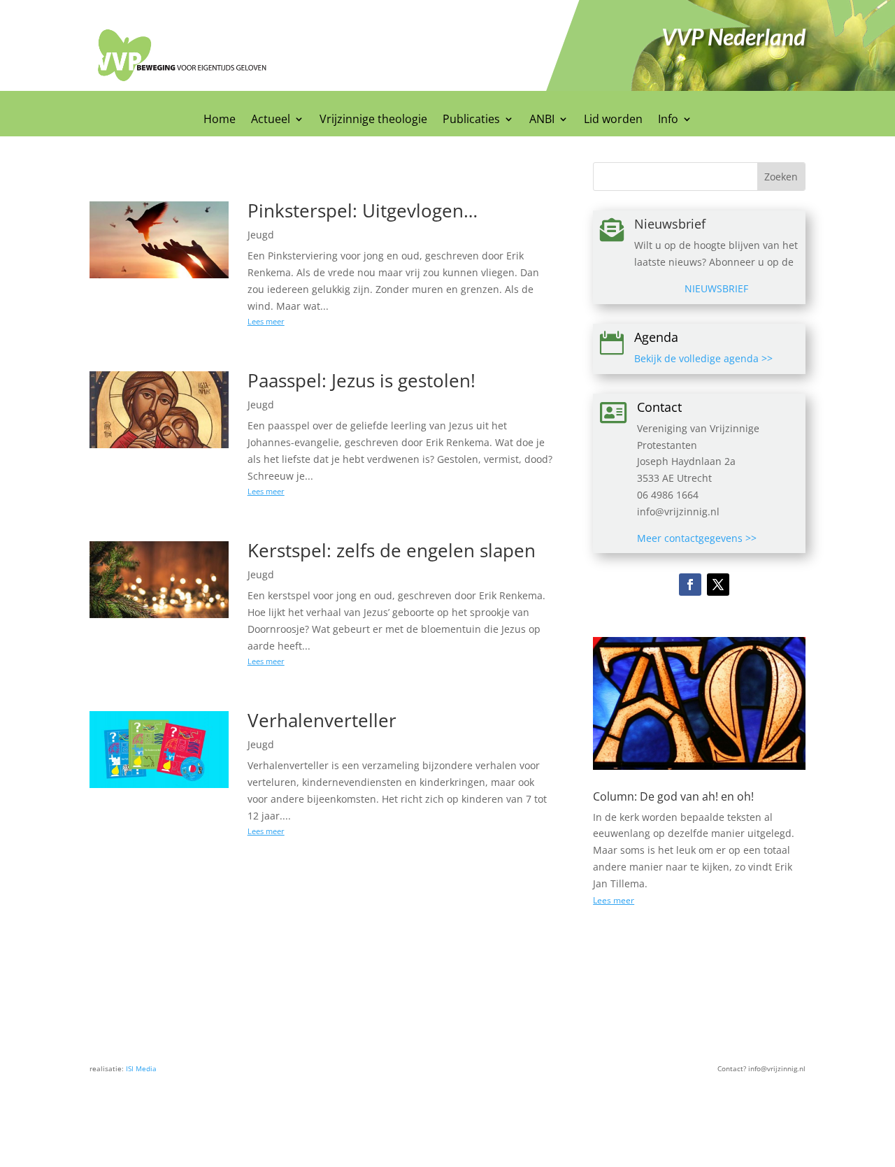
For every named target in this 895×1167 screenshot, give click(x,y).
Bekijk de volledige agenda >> (703, 358)
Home (219, 120)
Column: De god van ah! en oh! (673, 796)
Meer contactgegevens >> (697, 538)
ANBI (541, 120)
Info (668, 120)
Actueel (270, 120)
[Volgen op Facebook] (690, 584)
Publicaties (471, 120)
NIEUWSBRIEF (716, 288)
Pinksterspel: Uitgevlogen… (363, 210)
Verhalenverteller (322, 720)
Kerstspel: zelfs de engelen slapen (392, 550)
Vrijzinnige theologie (373, 120)
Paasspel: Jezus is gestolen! (361, 380)
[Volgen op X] (718, 584)
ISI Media (141, 1068)
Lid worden (613, 120)
